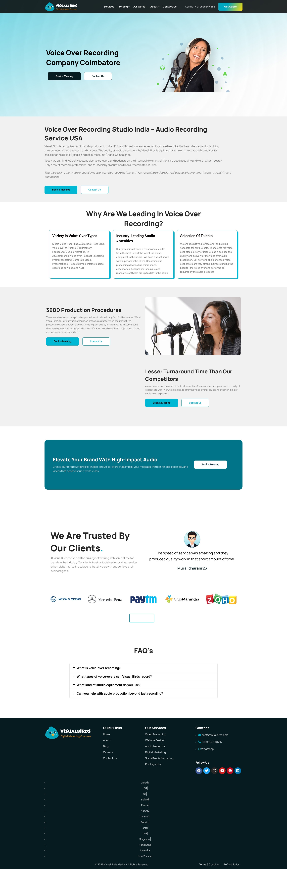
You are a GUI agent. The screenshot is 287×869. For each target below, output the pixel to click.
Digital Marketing (155, 752)
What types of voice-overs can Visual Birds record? (114, 676)
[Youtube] (222, 770)
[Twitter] (206, 770)
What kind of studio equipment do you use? (109, 685)
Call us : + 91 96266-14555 (200, 6)
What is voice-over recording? (99, 668)
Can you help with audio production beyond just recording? (120, 693)
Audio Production (155, 746)
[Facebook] (198, 770)
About (106, 740)
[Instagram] (214, 770)
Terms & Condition (209, 864)
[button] (143, 668)
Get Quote (230, 6)
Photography (153, 764)
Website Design (154, 740)
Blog (105, 746)
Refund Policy (231, 864)
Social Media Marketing (159, 758)
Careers (108, 752)
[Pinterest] (230, 770)
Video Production (155, 734)
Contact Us (110, 758)
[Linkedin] (238, 770)
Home (106, 734)
